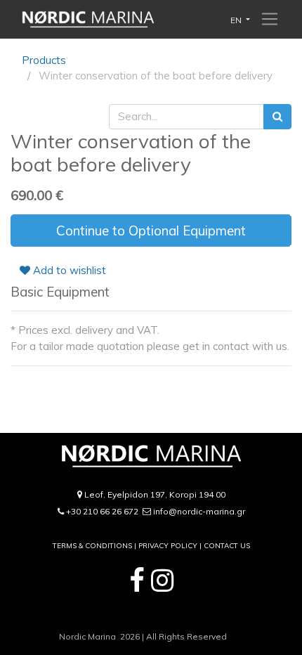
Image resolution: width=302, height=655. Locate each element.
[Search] (277, 117)
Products (44, 60)
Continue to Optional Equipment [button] (151, 230)
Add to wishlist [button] (68, 270)
